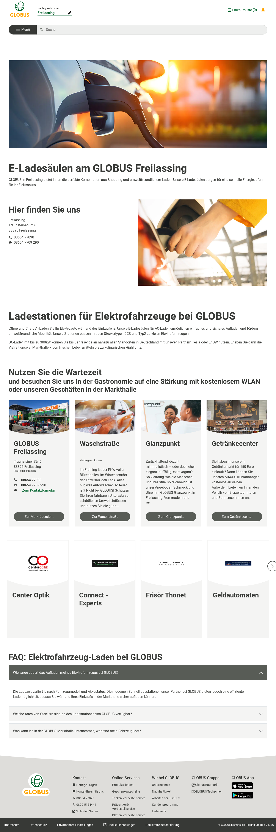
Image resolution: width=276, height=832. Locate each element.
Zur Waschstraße (105, 517)
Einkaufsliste (242, 10)
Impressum (11, 825)
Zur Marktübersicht (39, 517)
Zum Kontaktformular (38, 490)
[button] (22, 29)
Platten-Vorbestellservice (128, 815)
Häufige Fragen (86, 785)
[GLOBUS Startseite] (20, 10)
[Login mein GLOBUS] (263, 10)
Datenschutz (38, 825)
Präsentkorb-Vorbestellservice (123, 806)
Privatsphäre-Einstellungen (75, 825)
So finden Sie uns (87, 811)
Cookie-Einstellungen (121, 825)
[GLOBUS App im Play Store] (242, 795)
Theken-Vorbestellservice (128, 798)
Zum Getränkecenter (237, 517)
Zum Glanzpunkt (171, 517)
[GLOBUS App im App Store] (244, 786)
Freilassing (46, 13)
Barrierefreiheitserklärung (163, 825)
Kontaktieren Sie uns (90, 791)
